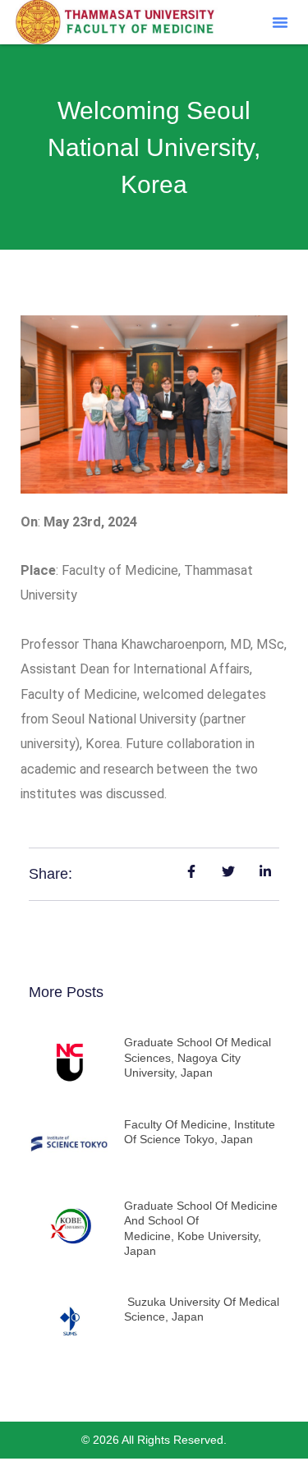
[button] (280, 22)
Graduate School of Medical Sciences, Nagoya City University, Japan (197, 1057)
